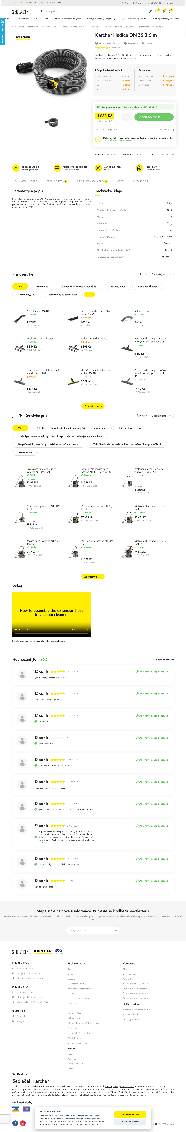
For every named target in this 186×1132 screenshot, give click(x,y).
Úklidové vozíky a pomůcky (135, 993)
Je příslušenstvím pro (92, 181)
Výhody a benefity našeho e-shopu (83, 1023)
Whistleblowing (74, 1037)
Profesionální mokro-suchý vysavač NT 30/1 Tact (41, 470)
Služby (125, 3)
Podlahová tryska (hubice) (40, 338)
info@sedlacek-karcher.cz (28, 973)
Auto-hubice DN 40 (38, 311)
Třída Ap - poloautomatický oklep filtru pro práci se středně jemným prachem (60, 436)
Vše (20, 286)
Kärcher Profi (33, 26)
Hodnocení (141, 181)
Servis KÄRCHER (153, 3)
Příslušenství (57, 181)
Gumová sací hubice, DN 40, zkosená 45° (96, 312)
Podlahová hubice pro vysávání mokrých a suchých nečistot (151, 340)
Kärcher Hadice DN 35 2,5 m (150, 26)
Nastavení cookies (130, 1121)
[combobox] (161, 274)
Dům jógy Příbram (131, 1019)
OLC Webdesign (166, 1124)
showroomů (82, 1092)
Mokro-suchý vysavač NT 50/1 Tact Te (150, 542)
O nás (70, 973)
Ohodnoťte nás (74, 1028)
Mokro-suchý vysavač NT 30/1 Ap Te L (43, 507)
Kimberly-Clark (74, 1013)
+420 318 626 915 (20, 2)
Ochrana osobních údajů (79, 998)
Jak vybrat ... (73, 993)
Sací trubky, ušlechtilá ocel (63, 294)
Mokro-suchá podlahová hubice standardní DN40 (44, 371)
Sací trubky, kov (26, 294)
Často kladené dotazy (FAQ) (80, 1033)
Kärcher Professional (130, 428)
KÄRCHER (72, 1003)
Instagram (21, 1021)
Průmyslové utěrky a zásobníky (136, 988)
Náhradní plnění (75, 1018)
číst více (132, 58)
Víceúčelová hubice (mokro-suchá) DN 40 (96, 371)
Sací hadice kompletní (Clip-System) (119, 26)
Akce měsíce (25, 452)
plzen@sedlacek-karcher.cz (29, 997)
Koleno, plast (118, 286)
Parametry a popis (26, 181)
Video (120, 181)
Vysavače (45, 26)
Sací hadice (96, 26)
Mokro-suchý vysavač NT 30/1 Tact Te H (150, 507)
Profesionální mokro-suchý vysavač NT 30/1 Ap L (148, 470)
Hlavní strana (18, 26)
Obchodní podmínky (77, 983)
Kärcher (108, 1086)
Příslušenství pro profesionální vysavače (70, 26)
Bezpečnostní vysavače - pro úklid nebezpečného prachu (48, 444)
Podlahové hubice (147, 286)
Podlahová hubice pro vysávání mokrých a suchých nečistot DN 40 (151, 373)
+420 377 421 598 (47, 2)
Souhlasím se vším (130, 1114)
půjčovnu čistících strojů (23, 1092)
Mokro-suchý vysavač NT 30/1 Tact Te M (97, 507)
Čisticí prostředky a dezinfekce (136, 998)
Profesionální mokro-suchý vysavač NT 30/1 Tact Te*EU (96, 470)
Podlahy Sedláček (130, 1014)
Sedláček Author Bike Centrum (136, 1009)
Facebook (21, 1016)
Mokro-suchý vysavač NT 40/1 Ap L (97, 542)
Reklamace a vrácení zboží (79, 988)
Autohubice (42, 286)
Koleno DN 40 (142, 311)
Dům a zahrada (129, 973)
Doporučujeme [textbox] (159, 274)
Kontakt (170, 3)
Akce (125, 969)
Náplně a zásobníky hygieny (135, 983)
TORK (70, 1008)
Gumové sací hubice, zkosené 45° (79, 286)
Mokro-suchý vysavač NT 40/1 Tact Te (43, 542)
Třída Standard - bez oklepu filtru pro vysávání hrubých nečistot (127, 444)
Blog (70, 969)
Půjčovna (137, 3)
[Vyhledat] (40, 11)
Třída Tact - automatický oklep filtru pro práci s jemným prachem (71, 428)
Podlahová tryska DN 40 (94, 338)
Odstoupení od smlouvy (78, 1042)
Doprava (71, 978)
